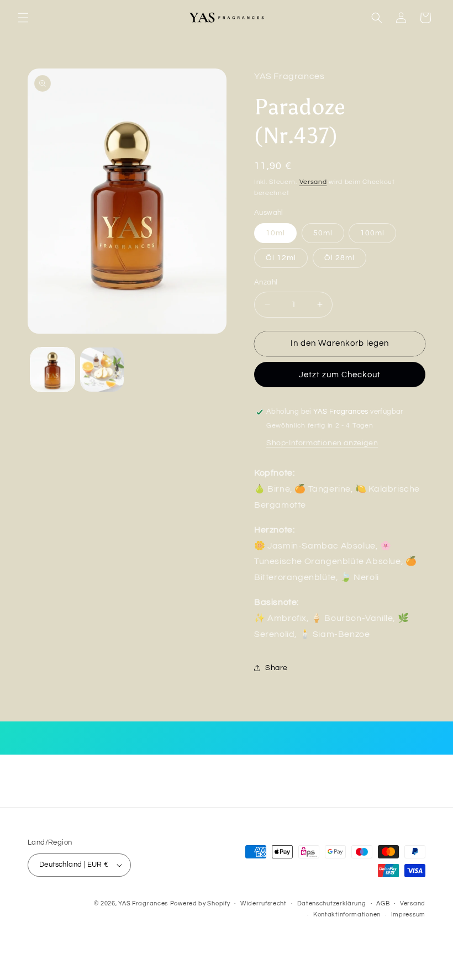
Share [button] (276, 668)
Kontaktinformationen (347, 914)
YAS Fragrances (143, 903)
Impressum (408, 914)
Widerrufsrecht (263, 903)
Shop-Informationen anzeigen (322, 443)
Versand (313, 182)
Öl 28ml (339, 258)
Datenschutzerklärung (331, 903)
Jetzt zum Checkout (340, 375)
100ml (372, 233)
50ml (323, 233)
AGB (382, 903)
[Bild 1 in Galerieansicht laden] (52, 369)
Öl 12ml (281, 258)
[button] (23, 18)
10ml (275, 233)
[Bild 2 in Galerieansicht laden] (102, 369)
